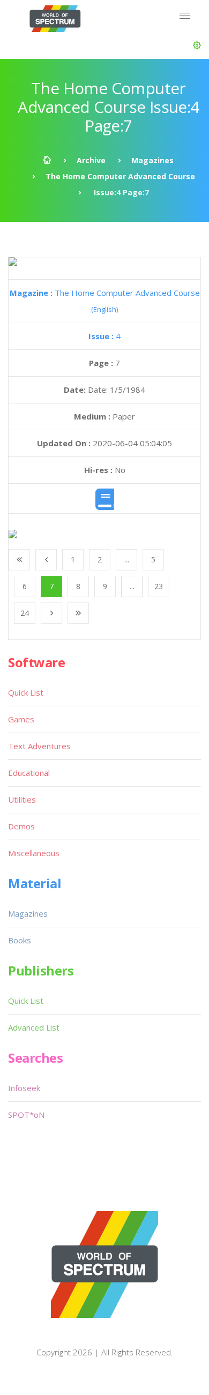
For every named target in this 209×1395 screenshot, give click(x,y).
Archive (91, 160)
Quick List (25, 692)
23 (158, 586)
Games (21, 719)
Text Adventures (39, 746)
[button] (197, 45)
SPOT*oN (26, 1114)
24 (24, 613)
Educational (29, 772)
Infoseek (24, 1088)
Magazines (152, 160)
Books (19, 940)
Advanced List (33, 1027)
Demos (21, 826)
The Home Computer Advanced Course (120, 176)
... (126, 559)
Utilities (22, 799)
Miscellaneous (33, 853)
